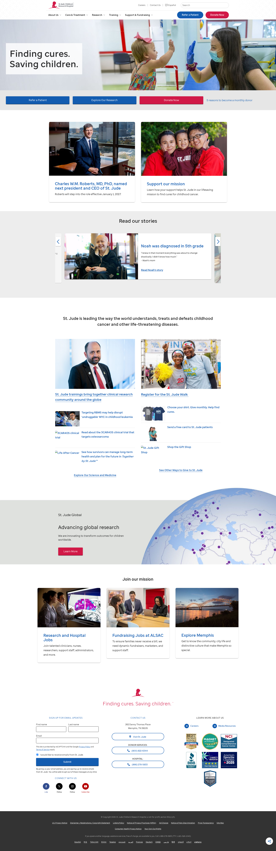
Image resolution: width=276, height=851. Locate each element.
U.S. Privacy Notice (59, 823)
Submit (67, 761)
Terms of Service (43, 749)
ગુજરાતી (181, 842)
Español (172, 5)
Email (39, 735)
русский (122, 842)
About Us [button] (53, 15)
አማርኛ (188, 842)
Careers (141, 5)
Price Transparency (206, 823)
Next (217, 241)
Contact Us (155, 5)
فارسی (166, 842)
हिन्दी (173, 842)
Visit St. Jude (139, 736)
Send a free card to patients (190, 427)
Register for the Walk (164, 394)
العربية (130, 842)
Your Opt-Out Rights (152, 829)
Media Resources (227, 725)
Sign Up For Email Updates (66, 717)
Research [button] (97, 15)
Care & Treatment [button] (75, 15)
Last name (73, 724)
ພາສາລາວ (198, 842)
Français (139, 842)
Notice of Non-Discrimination (183, 823)
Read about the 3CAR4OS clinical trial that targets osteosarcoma (108, 434)
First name (41, 724)
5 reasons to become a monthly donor (229, 100)
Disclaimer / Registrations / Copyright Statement (90, 823)
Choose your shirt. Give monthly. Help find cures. (193, 409)
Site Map (220, 823)
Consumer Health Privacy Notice (128, 829)
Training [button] (113, 15)
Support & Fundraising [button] (137, 15)
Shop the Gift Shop (179, 447)
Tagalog (112, 842)
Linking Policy (118, 823)
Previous (58, 241)
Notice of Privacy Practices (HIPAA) (141, 823)
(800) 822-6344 (139, 750)
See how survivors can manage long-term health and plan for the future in (108, 456)
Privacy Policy (84, 746)
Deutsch (149, 842)
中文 (85, 842)
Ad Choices (163, 823)
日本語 (158, 842)
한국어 (103, 842)
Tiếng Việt (94, 842)
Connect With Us (66, 778)
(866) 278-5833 (139, 764)
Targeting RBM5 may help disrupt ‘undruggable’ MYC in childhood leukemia (107, 415)
